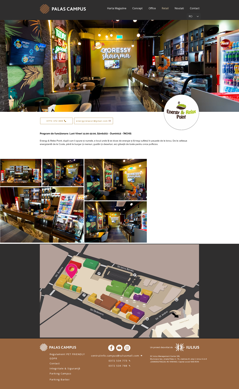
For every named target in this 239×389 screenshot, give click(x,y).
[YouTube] (119, 348)
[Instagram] (127, 348)
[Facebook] (111, 348)
